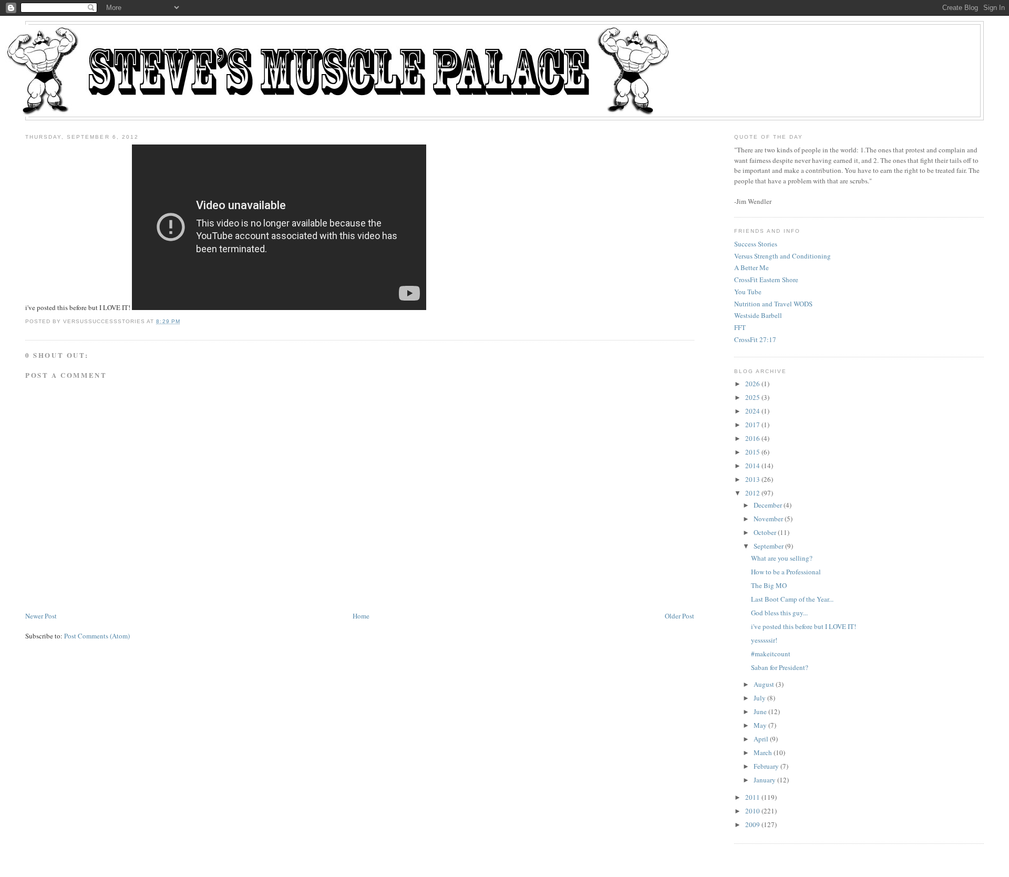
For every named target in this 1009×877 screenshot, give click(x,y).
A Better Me (751, 267)
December (768, 505)
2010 (752, 811)
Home (361, 616)
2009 (752, 824)
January (765, 780)
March (763, 752)
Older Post (679, 616)
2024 (752, 411)
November (768, 518)
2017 (752, 424)
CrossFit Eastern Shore (766, 279)
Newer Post (41, 616)
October (765, 532)
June (760, 711)
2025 (752, 397)
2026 (752, 383)
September (769, 546)
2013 (752, 479)
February (766, 766)
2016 (752, 438)
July (760, 698)
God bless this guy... (779, 612)
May (760, 725)
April (761, 739)
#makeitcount (770, 653)
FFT (740, 327)
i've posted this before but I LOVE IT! (803, 626)
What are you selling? (781, 558)
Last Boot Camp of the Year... (792, 599)
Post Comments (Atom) (97, 636)
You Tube (747, 291)
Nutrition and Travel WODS (773, 303)
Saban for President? (779, 667)
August (764, 684)
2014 (752, 465)
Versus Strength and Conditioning (782, 256)
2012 (752, 493)
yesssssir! (764, 640)
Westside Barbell (758, 315)
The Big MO (769, 585)
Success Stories (755, 244)
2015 (752, 452)
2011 (752, 797)
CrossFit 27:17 (755, 339)
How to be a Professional (786, 571)
